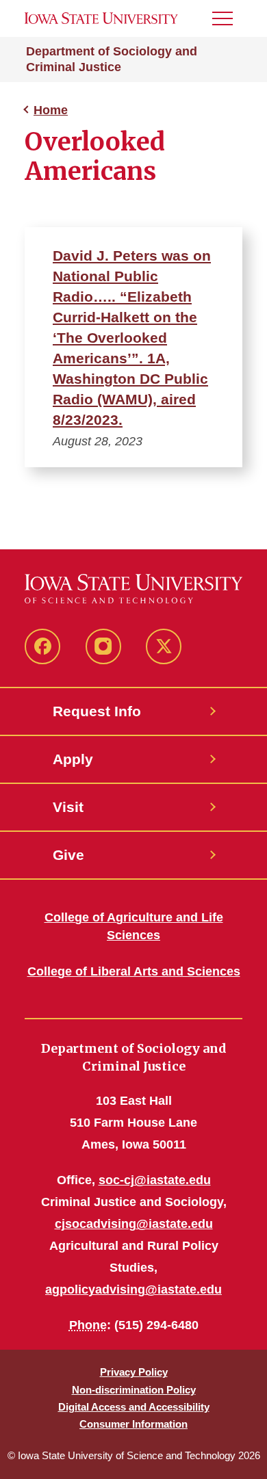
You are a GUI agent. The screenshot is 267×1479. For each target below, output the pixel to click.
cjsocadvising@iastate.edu (134, 1224)
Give (68, 855)
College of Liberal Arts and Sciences (133, 971)
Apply (73, 759)
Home (51, 110)
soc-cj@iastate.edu (155, 1180)
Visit (68, 807)
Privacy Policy (134, 1372)
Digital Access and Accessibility (133, 1407)
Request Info (97, 711)
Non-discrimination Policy (134, 1390)
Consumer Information (133, 1424)
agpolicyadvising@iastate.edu (133, 1289)
